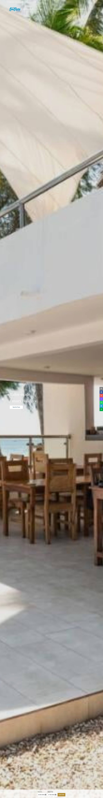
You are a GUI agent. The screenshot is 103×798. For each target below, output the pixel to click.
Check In (40, 791)
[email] (101, 388)
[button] (3, 399)
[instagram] (101, 395)
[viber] (101, 399)
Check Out (50, 791)
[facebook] (101, 392)
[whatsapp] (101, 402)
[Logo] (14, 9)
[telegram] (101, 406)
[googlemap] (101, 409)
